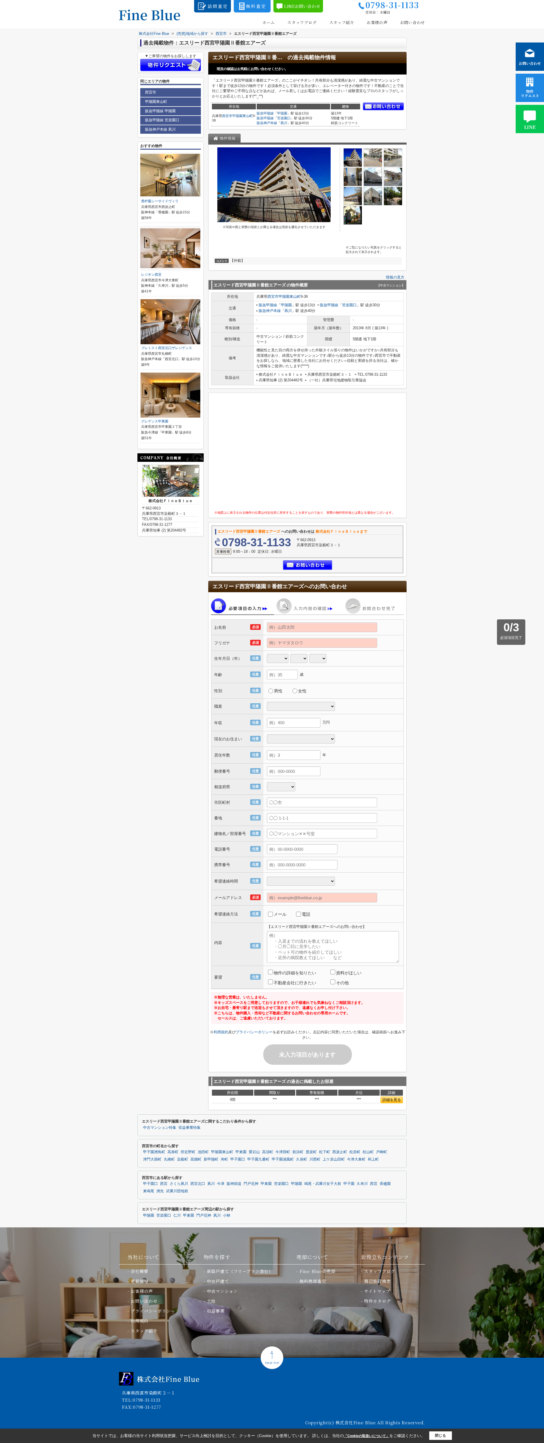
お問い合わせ (412, 22)
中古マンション (222, 1291)
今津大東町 (356, 1159)
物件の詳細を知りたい (295, 972)
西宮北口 (197, 1184)
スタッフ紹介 (341, 22)
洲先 (160, 1191)
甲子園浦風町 (283, 1159)
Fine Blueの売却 (317, 1271)
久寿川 (362, 1184)
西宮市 (227, 116)
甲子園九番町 (258, 1159)
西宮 (163, 1184)
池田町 (203, 1152)
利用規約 (221, 1032)
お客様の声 (377, 22)
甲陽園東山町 (242, 116)
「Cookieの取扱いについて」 (366, 1436)
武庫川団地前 (177, 1191)
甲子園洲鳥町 (154, 1152)
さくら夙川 (179, 1184)
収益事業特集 (189, 1128)
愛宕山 (254, 1152)
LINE (530, 127)
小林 (226, 1215)
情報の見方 (395, 277)
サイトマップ (377, 1291)
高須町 (267, 1152)
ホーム (268, 22)
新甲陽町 (211, 1159)
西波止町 (339, 1152)
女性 (302, 690)
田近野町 (188, 1152)
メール (280, 914)
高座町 (172, 1152)
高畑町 (195, 1159)
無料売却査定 (312, 1281)
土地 (211, 1301)
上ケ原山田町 (334, 1159)
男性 (278, 690)
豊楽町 (311, 1152)
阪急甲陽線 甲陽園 (160, 111)
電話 (306, 914)
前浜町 (297, 1152)
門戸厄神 (251, 1184)
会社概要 (139, 1271)
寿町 (224, 1159)
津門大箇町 (152, 1159)
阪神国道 (234, 1184)
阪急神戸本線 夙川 (160, 129)
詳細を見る (391, 1100)
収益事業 (216, 1311)
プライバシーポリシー (254, 1032)
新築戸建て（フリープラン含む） (240, 1271)
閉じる (440, 1435)
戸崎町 (381, 1152)
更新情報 (139, 1281)
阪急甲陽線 (265, 113)
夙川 (283, 123)
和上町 (373, 1159)
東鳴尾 (148, 1191)
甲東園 (240, 1152)
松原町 (354, 1152)
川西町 (314, 1159)
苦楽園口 (284, 118)
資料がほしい (349, 972)
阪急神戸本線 (267, 123)
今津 (220, 1184)
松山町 (368, 1152)
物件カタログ (377, 1301)
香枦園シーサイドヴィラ (159, 201)
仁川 (177, 1215)
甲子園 (348, 1184)
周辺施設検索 (377, 1281)
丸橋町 (169, 1159)
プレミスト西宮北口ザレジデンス (166, 348)
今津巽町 (282, 1152)
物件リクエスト (530, 93)
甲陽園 (282, 113)
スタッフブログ (301, 22)
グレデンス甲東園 (154, 421)
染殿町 (182, 1159)
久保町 (301, 1159)
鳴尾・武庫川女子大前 (322, 1184)
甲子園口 (237, 1159)
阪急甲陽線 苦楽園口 (162, 120)
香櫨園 (385, 1184)
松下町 (324, 1152)
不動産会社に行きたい (295, 982)
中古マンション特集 (159, 1128)
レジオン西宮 (151, 275)
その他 (342, 982)
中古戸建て (218, 1281)
